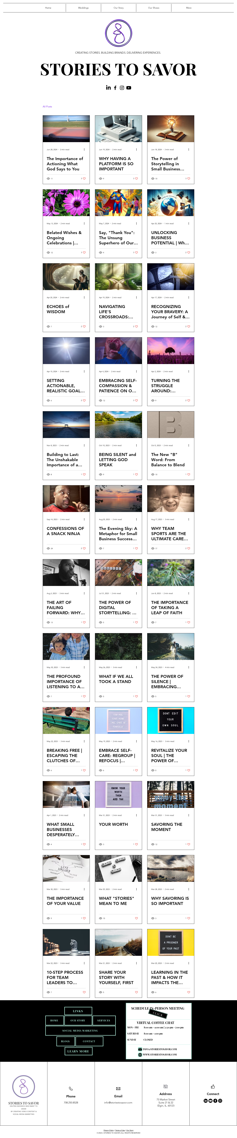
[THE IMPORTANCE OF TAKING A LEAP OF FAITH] (170, 572)
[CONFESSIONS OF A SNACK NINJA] (66, 498)
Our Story (129, 1130)
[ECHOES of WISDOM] (66, 276)
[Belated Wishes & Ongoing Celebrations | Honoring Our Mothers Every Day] (66, 202)
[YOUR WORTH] (118, 794)
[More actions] (85, 149)
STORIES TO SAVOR (118, 69)
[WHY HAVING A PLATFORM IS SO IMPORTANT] (118, 128)
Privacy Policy (109, 1130)
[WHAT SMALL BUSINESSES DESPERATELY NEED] (66, 794)
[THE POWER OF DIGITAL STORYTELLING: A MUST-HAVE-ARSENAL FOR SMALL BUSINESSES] (118, 572)
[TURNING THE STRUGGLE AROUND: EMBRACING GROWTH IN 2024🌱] (170, 350)
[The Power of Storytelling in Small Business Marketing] (170, 128)
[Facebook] (115, 88)
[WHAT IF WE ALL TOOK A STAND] (118, 646)
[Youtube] (129, 88)
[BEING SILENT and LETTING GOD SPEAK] (118, 424)
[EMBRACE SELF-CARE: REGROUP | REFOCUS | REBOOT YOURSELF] (118, 720)
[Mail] (140, 1049)
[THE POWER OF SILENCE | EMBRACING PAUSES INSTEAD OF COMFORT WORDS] (170, 646)
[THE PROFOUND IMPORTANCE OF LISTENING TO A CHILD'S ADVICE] (66, 646)
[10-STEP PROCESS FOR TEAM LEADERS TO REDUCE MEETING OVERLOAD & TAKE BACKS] (66, 942)
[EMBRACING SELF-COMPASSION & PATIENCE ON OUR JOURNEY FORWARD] (118, 350)
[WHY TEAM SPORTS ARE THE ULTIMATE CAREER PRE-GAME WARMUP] (170, 498)
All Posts (47, 106)
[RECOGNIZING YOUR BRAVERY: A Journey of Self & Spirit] (170, 276)
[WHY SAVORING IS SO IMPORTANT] (170, 868)
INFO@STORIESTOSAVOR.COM (160, 1049)
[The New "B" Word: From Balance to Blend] (170, 424)
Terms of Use (120, 1130)
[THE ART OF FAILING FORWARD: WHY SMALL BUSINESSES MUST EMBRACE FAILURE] (66, 572)
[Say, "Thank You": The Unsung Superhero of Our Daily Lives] (118, 202)
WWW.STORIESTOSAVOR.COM (160, 1054)
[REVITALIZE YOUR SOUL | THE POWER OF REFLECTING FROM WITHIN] (170, 720)
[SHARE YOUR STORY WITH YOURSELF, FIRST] (118, 942)
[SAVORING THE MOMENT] (170, 794)
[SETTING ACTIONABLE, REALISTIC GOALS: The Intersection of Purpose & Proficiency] (66, 350)
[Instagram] (122, 88)
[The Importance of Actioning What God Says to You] (66, 128)
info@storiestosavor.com (118, 1102)
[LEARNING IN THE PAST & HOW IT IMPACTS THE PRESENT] (170, 942)
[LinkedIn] (108, 88)
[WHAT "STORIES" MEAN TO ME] (118, 868)
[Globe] (140, 1055)
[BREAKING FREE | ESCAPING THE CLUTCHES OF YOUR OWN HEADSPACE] (66, 720)
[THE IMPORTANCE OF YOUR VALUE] (66, 868)
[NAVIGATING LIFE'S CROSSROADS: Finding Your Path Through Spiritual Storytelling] (118, 276)
